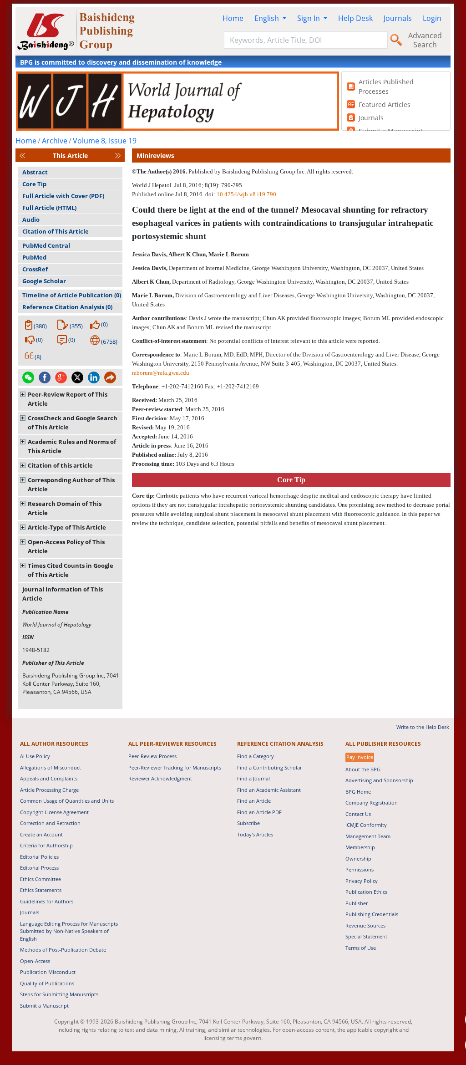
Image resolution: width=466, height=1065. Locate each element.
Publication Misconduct (48, 971)
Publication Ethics (366, 891)
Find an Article (254, 800)
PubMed (34, 257)
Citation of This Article (55, 231)
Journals (398, 18)
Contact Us (358, 813)
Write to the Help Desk (422, 727)
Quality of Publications (47, 983)
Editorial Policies (39, 856)
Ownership (358, 858)
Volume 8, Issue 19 (105, 141)
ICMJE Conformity (366, 824)
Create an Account (41, 834)
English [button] (267, 18)
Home (233, 18)
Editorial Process (39, 867)
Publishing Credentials (371, 914)
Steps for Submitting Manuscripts (59, 994)
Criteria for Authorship (46, 845)
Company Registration (371, 802)
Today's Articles (255, 834)
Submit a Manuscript (44, 1005)
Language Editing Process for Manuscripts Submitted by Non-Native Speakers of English (69, 931)
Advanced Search (425, 40)
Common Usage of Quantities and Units (67, 800)
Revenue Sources (365, 925)
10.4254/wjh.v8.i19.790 (246, 194)
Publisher (356, 903)
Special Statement (366, 936)
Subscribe (248, 823)
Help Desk (355, 18)
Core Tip (34, 184)
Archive (54, 141)
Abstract (35, 172)
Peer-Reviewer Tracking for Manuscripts (174, 767)
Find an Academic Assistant (269, 789)
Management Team (367, 836)
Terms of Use (360, 947)
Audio (31, 219)
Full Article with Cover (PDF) (63, 196)
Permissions (359, 869)
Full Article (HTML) (49, 208)
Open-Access (35, 961)
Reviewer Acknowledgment (160, 778)
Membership (360, 847)
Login (432, 18)
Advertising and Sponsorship (379, 780)
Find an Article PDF (259, 812)
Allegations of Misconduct (50, 767)
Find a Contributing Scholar (269, 767)
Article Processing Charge (49, 789)
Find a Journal (253, 778)
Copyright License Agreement (54, 812)
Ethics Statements (40, 890)
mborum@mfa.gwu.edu (160, 372)
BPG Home (358, 791)
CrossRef (35, 269)
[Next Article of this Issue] (118, 155)
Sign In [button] (309, 18)
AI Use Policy (35, 756)
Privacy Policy (361, 880)
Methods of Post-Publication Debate (63, 949)
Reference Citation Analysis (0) (67, 307)
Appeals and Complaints (48, 778)
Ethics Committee (40, 879)
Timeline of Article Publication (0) (71, 295)
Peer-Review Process (152, 756)
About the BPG (362, 769)
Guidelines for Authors (46, 901)
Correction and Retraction (50, 823)
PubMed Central (46, 245)
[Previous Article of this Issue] (22, 155)
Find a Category (255, 756)
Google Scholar (44, 281)
